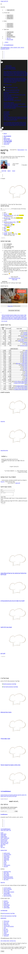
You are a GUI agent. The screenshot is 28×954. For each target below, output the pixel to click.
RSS (2, 846)
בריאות (15, 117)
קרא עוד (2, 481)
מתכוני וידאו (6, 78)
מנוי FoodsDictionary (8, 45)
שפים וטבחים (7, 905)
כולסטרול (25, 342)
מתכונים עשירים (23, 79)
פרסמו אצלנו (3, 834)
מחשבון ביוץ (6, 113)
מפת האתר (3, 835)
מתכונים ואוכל (21, 149)
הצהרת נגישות (10, 39)
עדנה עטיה (8, 164)
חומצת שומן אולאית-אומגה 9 (20, 389)
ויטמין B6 (25, 362)
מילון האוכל (6, 93)
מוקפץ (11, 72)
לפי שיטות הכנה (7, 82)
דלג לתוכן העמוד (4, 1)
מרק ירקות (6, 922)
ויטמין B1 (25, 355)
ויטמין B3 (25, 358)
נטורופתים (6, 903)
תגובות (13, 170)
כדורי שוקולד (6, 925)
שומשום (5, 234)
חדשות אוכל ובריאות (8, 119)
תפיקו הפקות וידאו (5, 940)
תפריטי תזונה (22, 94)
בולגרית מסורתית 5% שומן (10, 222)
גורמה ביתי (6, 125)
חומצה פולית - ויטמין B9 (21, 363)
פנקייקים (6, 929)
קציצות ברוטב (7, 138)
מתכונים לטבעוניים (20, 72)
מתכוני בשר (19, 74)
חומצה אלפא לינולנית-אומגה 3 (20, 383)
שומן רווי (22, 339)
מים (26, 350)
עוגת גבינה (6, 923)
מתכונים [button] (14, 68)
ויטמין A (25, 352)
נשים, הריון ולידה (10, 118)
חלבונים (25, 332)
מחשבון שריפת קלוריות (12, 104)
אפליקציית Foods (8, 84)
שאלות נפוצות (4, 836)
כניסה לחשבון (8, 65)
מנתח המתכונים (21, 78)
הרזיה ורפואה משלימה (14, 125)
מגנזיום (25, 375)
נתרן (26, 344)
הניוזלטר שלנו (4, 804)
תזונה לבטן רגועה (16, 123)
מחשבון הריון (6, 111)
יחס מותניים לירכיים (8, 105)
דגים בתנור (6, 935)
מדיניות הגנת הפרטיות (6, 949)
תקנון (2, 838)
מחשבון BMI (6, 106)
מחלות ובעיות (10, 117)
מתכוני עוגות (9, 71)
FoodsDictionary (4, 814)
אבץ (26, 378)
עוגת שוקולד (6, 921)
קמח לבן (5, 214)
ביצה (5, 227)
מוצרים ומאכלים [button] (15, 92)
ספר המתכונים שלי (13, 78)
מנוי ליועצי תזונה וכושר (6, 830)
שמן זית (5, 232)
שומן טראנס (21, 340)
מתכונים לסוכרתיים (18, 75)
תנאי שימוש (6, 838)
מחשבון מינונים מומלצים (13, 107)
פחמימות (25, 334)
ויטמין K (25, 370)
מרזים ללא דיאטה (8, 123)
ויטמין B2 (25, 357)
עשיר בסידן (14, 279)
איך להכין (25, 117)
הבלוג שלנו (3, 844)
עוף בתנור (6, 931)
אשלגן (25, 379)
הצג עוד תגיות (4, 321)
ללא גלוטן (6, 866)
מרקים (9, 74)
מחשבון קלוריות (21, 104)
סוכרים (22, 335)
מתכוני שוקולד (7, 865)
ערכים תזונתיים (15, 94)
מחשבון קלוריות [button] (14, 97)
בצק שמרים (6, 934)
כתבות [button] (8, 114)
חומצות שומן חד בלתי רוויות (21, 387)
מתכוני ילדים (14, 74)
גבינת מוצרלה (7, 224)
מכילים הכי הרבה (7, 96)
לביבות (5, 933)
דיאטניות (6, 901)
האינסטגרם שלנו (7, 136)
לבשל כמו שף (23, 123)
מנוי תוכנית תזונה (4, 842)
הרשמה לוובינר (7, 142)
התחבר (6, 42)
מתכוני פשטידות (15, 71)
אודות (2, 832)
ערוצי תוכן (6, 115)
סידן (26, 371)
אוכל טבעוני (6, 859)
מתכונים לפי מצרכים (14, 79)
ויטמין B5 (25, 360)
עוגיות (8, 72)
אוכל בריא (22, 80)
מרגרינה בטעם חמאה (8, 215)
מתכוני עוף (25, 74)
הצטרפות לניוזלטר (8, 140)
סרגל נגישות (6, 144)
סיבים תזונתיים (23, 345)
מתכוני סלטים (23, 71)
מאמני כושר (6, 906)
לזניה (5, 927)
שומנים (25, 337)
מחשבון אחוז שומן (8, 108)
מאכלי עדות (17, 80)
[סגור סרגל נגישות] (1, 4)
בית (26, 149)
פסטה (5, 72)
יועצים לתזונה (7, 907)
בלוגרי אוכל (6, 902)
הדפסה (9, 170)
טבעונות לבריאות (7, 122)
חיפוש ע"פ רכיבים (8, 94)
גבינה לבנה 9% (7, 218)
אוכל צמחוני (6, 858)
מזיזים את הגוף (22, 125)
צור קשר (8, 38)
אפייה (14, 72)
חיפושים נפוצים (3, 918)
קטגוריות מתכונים (4, 850)
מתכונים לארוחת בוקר (9, 926)
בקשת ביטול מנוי (4, 843)
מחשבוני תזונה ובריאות (9, 102)
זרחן (26, 376)
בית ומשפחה (19, 117)
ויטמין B (25, 353)
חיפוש (5, 133)
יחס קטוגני (17, 483)
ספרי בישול (11, 80)
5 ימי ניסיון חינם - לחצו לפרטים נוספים (12, 100)
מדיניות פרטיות (4, 839)
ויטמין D (25, 366)
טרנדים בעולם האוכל (8, 75)
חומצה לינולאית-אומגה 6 (21, 386)
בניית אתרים (13, 940)
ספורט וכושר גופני (19, 118)
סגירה (2, 951)
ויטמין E (25, 368)
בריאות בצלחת (22, 122)
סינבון (5, 137)
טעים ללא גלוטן (15, 122)
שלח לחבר (3, 170)
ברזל (26, 373)
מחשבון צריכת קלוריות (22, 106)
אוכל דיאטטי (6, 79)
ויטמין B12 (24, 365)
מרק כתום (6, 930)
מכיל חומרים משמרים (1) (14, 278)
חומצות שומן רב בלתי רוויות (21, 381)
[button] (8, 68)
